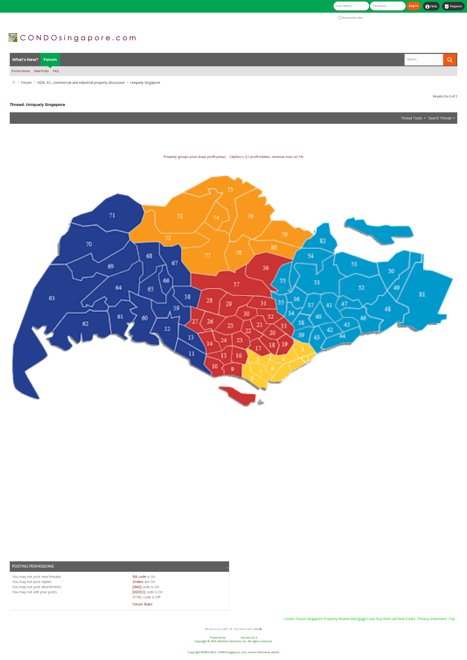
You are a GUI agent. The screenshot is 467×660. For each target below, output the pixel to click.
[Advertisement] (156, 484)
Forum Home (21, 71)
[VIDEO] (139, 592)
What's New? (25, 59)
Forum (50, 59)
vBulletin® (233, 637)
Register (453, 6)
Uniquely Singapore (45, 104)
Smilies (138, 581)
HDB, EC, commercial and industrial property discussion (81, 82)
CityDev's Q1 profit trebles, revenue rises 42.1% (266, 156)
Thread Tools (411, 118)
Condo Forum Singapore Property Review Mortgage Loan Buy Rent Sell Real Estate (349, 618)
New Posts (41, 71)
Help (431, 6)
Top (452, 618)
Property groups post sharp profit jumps (195, 156)
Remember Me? (352, 17)
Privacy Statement (432, 618)
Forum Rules (143, 604)
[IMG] (137, 586)
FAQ (56, 71)
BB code (139, 576)
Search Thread (439, 118)
